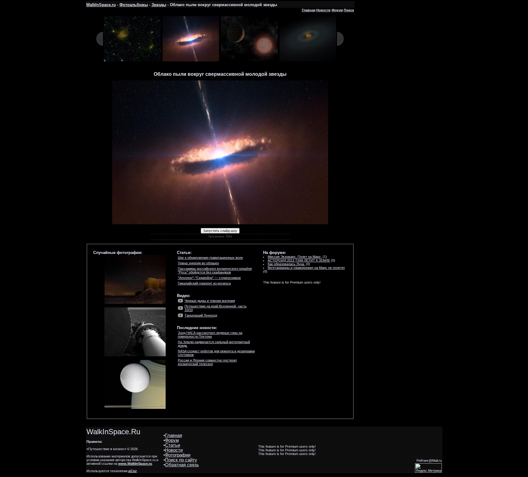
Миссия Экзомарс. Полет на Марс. (295, 257)
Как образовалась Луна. (286, 264)
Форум (337, 10)
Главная (308, 10)
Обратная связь (182, 464)
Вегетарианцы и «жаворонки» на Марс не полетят (306, 268)
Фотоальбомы (133, 4)
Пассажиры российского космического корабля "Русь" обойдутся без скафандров (215, 270)
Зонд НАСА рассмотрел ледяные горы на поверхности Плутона (210, 334)
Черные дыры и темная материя (210, 301)
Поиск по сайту (181, 459)
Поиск (349, 10)
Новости (323, 10)
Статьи (172, 445)
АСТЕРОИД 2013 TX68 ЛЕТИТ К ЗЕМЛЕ (299, 260)
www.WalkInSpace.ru (135, 463)
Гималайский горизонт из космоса (204, 283)
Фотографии (177, 455)
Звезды (159, 4)
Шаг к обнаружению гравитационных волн (210, 257)
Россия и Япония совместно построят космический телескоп (207, 362)
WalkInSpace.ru (101, 4)
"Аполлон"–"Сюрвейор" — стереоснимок (209, 278)
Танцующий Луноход (201, 315)
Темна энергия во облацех (198, 263)
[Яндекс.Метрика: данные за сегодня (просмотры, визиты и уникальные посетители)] (428, 468)
